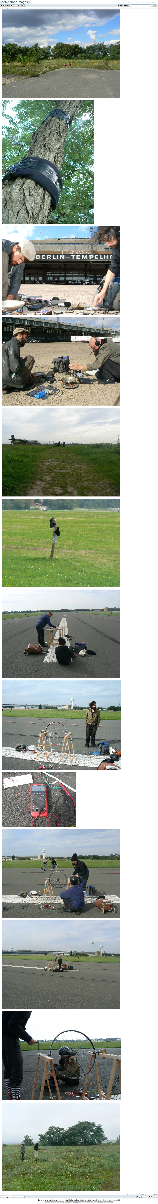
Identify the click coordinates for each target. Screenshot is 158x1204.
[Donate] (69, 1203)
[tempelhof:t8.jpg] (39, 827)
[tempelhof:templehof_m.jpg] (61, 769)
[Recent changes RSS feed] (49, 1203)
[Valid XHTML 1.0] (88, 1203)
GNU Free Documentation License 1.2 (108, 1200)
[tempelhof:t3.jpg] (48, 223)
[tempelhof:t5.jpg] (61, 496)
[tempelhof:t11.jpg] (61, 1009)
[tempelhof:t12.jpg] (61, 1191)
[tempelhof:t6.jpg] (61, 587)
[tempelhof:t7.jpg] (61, 678)
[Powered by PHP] (79, 1203)
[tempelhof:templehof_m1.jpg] (61, 1100)
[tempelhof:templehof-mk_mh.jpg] (61, 314)
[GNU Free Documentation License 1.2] (59, 1203)
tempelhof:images (15, 2)
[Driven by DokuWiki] (108, 1203)
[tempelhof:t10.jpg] (61, 918)
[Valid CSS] (98, 1203)
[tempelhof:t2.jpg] (61, 98)
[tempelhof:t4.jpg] (61, 405)
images (7, 8)
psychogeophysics (143, 2)
